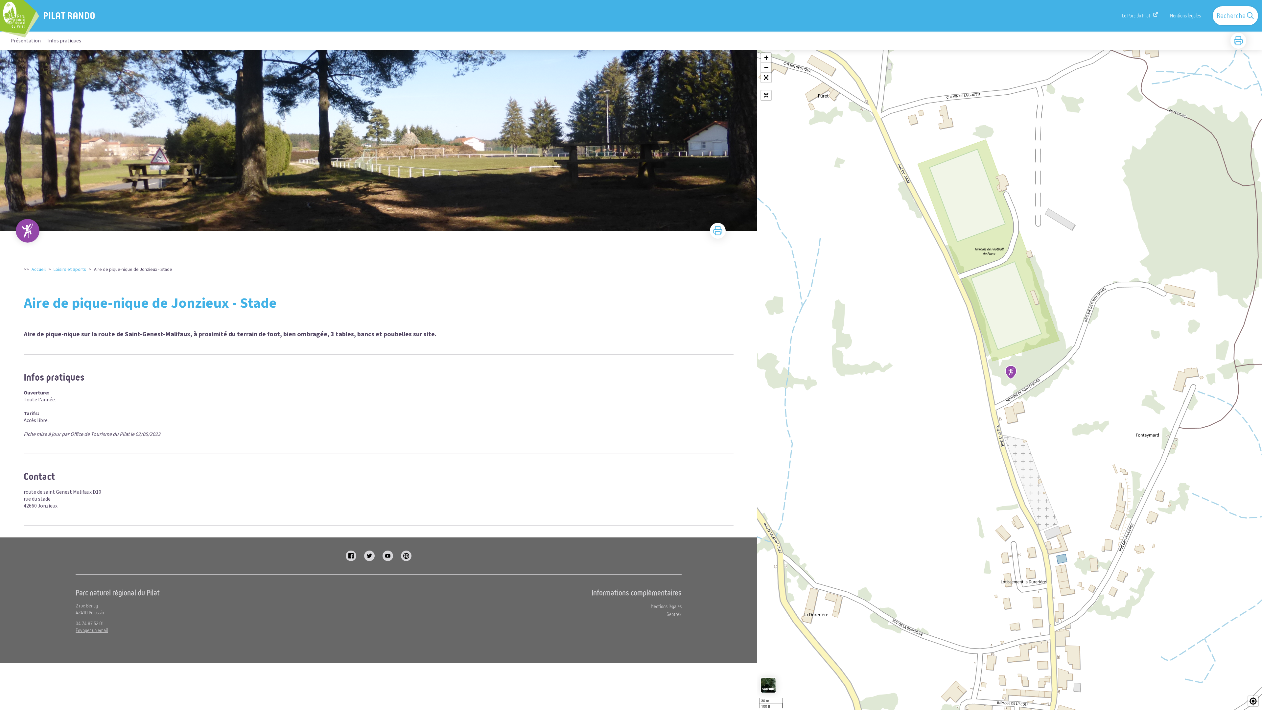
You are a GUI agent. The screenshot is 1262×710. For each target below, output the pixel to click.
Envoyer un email (92, 630)
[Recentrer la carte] (766, 95)
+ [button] (766, 58)
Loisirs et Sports (70, 269)
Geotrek (674, 614)
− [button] (766, 67)
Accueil (39, 269)
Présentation (26, 40)
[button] (766, 78)
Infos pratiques (64, 40)
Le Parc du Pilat (1136, 16)
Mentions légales (1185, 16)
